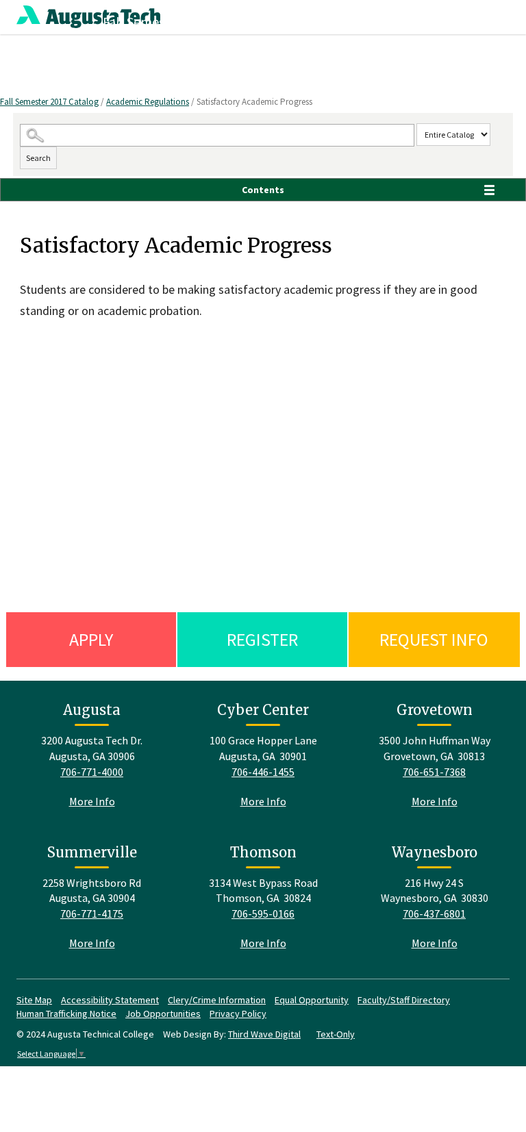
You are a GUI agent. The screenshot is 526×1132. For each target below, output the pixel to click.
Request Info (433, 639)
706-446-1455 (263, 772)
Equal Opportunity (312, 1000)
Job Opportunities (163, 1013)
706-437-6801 (434, 913)
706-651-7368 (434, 772)
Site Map (34, 1000)
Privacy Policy (238, 1013)
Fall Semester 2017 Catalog (49, 102)
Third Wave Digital (264, 1034)
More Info (92, 801)
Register (262, 639)
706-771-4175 (91, 913)
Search (38, 158)
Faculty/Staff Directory (404, 1000)
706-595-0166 (263, 913)
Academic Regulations (147, 102)
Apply (91, 639)
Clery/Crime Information (217, 1000)
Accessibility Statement (110, 1000)
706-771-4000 (91, 772)
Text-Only (335, 1034)
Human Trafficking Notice (66, 1013)
